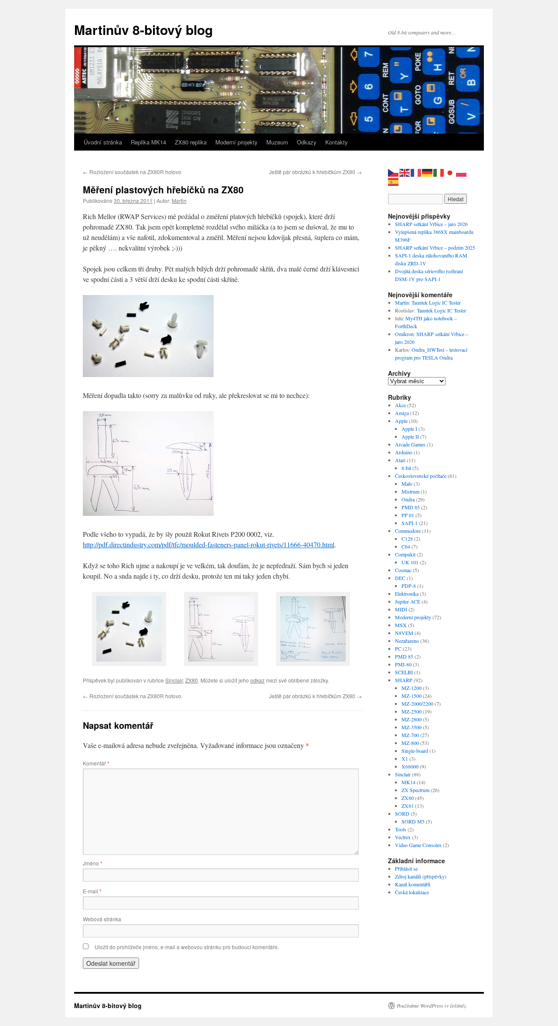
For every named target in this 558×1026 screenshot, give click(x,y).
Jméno (92, 863)
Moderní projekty (236, 142)
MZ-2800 (411, 719)
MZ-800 (410, 742)
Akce (400, 404)
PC (398, 648)
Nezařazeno (407, 640)
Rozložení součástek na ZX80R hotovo (132, 171)
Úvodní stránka (103, 142)
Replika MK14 (148, 142)
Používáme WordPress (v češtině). (432, 1005)
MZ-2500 (411, 711)
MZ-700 (410, 734)
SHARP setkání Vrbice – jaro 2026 (431, 223)
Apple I (409, 428)
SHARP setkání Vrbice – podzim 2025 (435, 247)
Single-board (414, 750)
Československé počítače (420, 475)
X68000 (409, 766)
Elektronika (406, 593)
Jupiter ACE (407, 601)
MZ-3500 (411, 727)
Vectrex (403, 837)
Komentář (96, 763)
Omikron (404, 333)
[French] (416, 171)
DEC (400, 577)
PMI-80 (403, 664)
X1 (404, 758)
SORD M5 (413, 821)
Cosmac (403, 569)
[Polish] (461, 171)
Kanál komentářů (412, 884)
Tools (400, 829)
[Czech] (393, 171)
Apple (401, 420)
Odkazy (306, 142)
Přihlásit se (406, 868)
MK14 (408, 782)
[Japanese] (450, 171)
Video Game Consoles (418, 844)
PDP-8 (408, 585)
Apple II (410, 436)
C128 (407, 538)
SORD (402, 813)
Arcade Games (410, 444)
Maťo (406, 483)
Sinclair (174, 680)
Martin (179, 200)
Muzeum (277, 142)
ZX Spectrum (415, 789)
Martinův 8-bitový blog (143, 29)
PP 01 (407, 514)
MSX (401, 624)
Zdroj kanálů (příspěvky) (420, 876)
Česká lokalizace (412, 892)
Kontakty (336, 142)
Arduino (403, 452)
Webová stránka (102, 919)
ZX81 (407, 805)
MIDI (401, 609)
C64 (405, 546)
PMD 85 (410, 507)
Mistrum (410, 491)
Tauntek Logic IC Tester (436, 302)
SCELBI (404, 672)
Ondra (408, 499)
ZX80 (191, 680)
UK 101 (409, 562)
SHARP (403, 679)
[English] (405, 171)
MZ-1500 (411, 695)
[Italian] (439, 171)
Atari (400, 459)
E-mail (92, 891)
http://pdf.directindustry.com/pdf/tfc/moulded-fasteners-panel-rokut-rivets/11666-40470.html (208, 544)
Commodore (408, 530)
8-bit (406, 467)
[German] (427, 171)
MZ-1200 (411, 687)
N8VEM (404, 632)
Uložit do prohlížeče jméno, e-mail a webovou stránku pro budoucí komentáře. (187, 947)
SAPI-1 (409, 522)
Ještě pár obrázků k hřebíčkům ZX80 (315, 171)
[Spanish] (393, 180)
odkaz (257, 680)
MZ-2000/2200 (417, 703)
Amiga (402, 412)
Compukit (405, 554)
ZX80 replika (191, 142)
